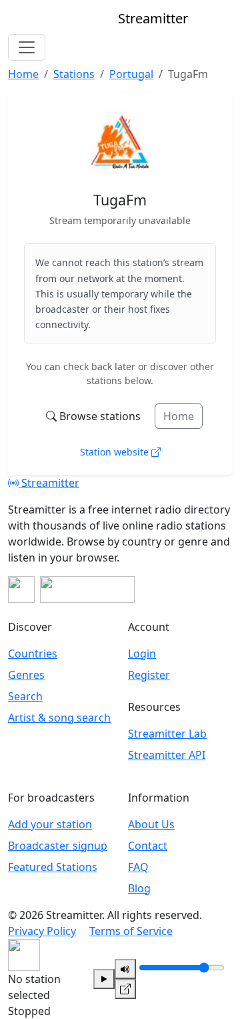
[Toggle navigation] (26, 47)
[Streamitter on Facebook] (21, 589)
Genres (26, 675)
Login (142, 653)
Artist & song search (59, 717)
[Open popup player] (125, 989)
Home (178, 416)
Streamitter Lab (167, 733)
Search (25, 696)
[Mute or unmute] (125, 969)
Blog (139, 888)
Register (149, 675)
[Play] (104, 979)
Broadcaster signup (57, 845)
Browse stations (100, 416)
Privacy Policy (42, 931)
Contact (147, 845)
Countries (32, 653)
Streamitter (49, 482)
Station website (115, 451)
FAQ (138, 867)
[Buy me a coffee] (87, 589)
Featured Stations (52, 867)
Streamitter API (166, 755)
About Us (151, 824)
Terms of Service (131, 931)
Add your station (50, 824)
